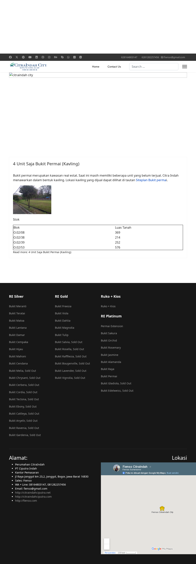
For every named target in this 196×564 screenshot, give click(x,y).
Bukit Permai (109, 376)
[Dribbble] (43, 57)
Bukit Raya (107, 369)
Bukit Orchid (109, 340)
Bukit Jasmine (109, 355)
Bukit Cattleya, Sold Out (24, 413)
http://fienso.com (26, 500)
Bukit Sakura (109, 333)
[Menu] (184, 66)
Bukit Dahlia (62, 320)
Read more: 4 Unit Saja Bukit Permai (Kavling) (42, 252)
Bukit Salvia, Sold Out (68, 342)
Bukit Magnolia (64, 327)
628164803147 (129, 57)
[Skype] (62, 57)
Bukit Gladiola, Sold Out (116, 383)
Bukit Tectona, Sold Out (24, 399)
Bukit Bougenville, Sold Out (72, 363)
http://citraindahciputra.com (33, 496)
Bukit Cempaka (18, 342)
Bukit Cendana (18, 363)
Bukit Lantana (18, 327)
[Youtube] (30, 57)
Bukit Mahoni (17, 356)
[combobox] (153, 66)
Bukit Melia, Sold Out (22, 370)
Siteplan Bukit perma (151, 180)
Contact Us (114, 66)
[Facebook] (10, 57)
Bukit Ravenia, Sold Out (24, 428)
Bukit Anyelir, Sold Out (23, 420)
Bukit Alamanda (111, 362)
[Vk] (80, 57)
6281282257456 (150, 57)
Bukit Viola (61, 313)
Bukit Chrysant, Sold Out (24, 378)
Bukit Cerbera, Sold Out (24, 385)
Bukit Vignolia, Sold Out (70, 378)
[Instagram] (49, 57)
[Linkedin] (36, 57)
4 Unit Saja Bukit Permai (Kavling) (46, 163)
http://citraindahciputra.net (33, 492)
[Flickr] (74, 57)
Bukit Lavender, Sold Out (70, 370)
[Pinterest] (23, 57)
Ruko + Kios (108, 306)
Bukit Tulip (62, 335)
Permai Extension (112, 326)
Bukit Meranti (17, 306)
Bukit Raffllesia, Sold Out (71, 356)
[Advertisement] (98, 27)
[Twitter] (17, 57)
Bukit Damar (17, 335)
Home (95, 66)
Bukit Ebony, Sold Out (23, 406)
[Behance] (55, 57)
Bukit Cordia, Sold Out (23, 392)
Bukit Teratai (17, 313)
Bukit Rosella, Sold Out (69, 349)
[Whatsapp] (68, 57)
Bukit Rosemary (111, 347)
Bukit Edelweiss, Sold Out (117, 390)
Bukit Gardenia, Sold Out (25, 435)
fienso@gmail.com (174, 57)
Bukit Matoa (16, 320)
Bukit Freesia (63, 306)
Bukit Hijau (16, 349)
